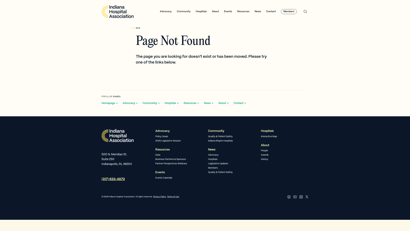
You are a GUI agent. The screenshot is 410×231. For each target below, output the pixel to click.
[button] (166, 11)
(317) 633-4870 (113, 179)
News (258, 11)
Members (288, 11)
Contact (271, 11)
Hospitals (201, 11)
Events (228, 11)
